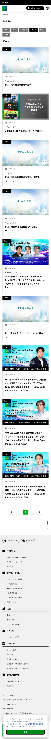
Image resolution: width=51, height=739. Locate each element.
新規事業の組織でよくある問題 (17, 668)
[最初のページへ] (11, 512)
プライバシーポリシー (10, 704)
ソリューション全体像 (14, 579)
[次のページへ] (32, 512)
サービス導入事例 (13, 624)
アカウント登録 (13, 541)
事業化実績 (11, 620)
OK (25, 732)
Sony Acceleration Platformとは (18, 557)
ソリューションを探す (14, 598)
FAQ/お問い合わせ (13, 681)
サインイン (30, 541)
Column (33, 29)
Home (6, 14)
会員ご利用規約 (7, 709)
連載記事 (10, 655)
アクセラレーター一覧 (14, 562)
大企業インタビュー (14, 659)
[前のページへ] (18, 512)
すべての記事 (11, 650)
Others (6, 34)
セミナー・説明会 (13, 637)
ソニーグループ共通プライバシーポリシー (17, 700)
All (6, 29)
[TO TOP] (48, 525)
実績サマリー (11, 615)
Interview (24, 29)
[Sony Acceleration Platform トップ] (4, 8)
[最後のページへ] (39, 512)
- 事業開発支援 (12, 584)
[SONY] (6, 2)
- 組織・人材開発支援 (14, 588)
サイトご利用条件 (8, 695)
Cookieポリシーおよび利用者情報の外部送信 (18, 713)
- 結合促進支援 (12, 593)
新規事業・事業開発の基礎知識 (17, 664)
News (15, 29)
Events (42, 29)
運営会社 (10, 566)
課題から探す (11, 602)
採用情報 (10, 686)
